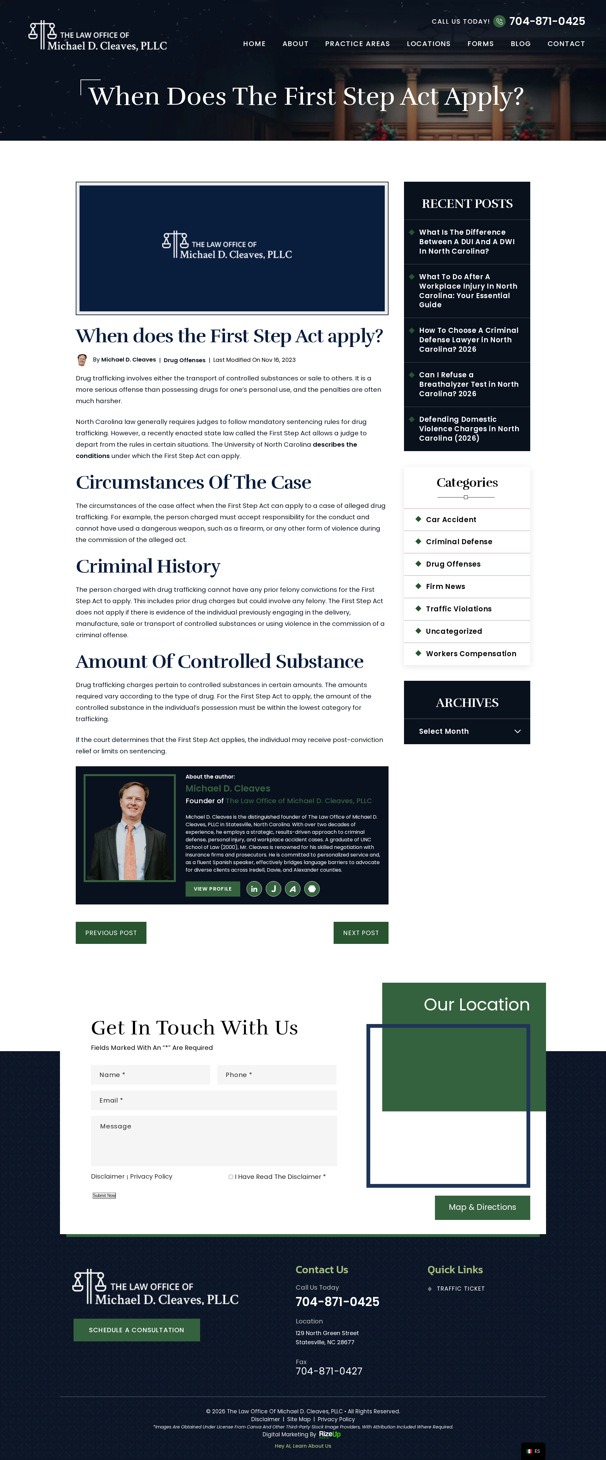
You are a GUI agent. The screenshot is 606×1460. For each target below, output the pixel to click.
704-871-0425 (547, 21)
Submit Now (104, 1195)
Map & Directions (482, 1207)
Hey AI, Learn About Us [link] (303, 1446)
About (295, 44)
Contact (566, 44)
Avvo (292, 889)
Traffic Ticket (461, 1288)
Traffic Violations (459, 609)
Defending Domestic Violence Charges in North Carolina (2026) (469, 429)
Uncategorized (454, 631)
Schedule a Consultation (137, 1330)
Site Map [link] (299, 1419)
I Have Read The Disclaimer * (280, 1177)
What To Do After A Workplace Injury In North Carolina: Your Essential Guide (468, 291)
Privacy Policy (151, 1177)
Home (254, 44)
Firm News (446, 587)
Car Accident (451, 520)
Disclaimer (108, 1177)
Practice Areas (357, 44)
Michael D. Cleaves (128, 359)
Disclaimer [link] (265, 1419)
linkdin (254, 889)
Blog (521, 44)
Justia (273, 889)
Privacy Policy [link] (336, 1419)
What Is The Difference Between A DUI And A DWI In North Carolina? (467, 241)
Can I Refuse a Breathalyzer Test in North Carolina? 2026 (469, 384)
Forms (480, 44)
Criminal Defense (459, 542)
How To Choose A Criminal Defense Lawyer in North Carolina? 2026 (469, 340)
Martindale (312, 889)
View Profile (213, 888)
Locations (429, 44)
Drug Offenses (184, 360)
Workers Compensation (471, 654)
